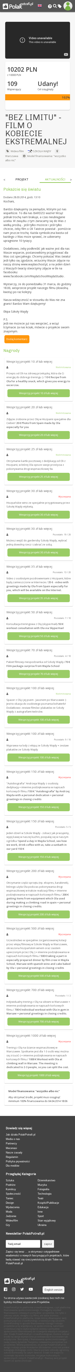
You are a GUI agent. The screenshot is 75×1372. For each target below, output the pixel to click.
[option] (22, 180)
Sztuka (10, 1180)
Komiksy (11, 1189)
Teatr (40, 1198)
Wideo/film (17, 151)
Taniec (9, 1198)
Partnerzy (11, 1143)
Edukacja (43, 1207)
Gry (8, 1225)
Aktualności (55, 179)
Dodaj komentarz (16, 339)
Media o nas (13, 1139)
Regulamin (12, 1157)
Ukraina (42, 1225)
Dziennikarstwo (46, 1180)
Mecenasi (11, 1148)
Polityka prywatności (18, 1161)
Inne (40, 1211)
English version (53, 1289)
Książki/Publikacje (48, 1202)
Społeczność (13, 1193)
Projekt (21, 179)
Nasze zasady (14, 1152)
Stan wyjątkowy (47, 1220)
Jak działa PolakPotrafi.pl (20, 1134)
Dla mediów (12, 1165)
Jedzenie (11, 1216)
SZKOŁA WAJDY (42, 151)
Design (10, 1202)
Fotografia (43, 1189)
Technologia (44, 1193)
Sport (41, 1216)
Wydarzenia (12, 1207)
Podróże (10, 1184)
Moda (9, 1211)
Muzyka (42, 1184)
